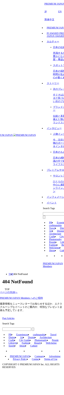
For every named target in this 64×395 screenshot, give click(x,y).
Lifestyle (13, 343)
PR (50, 222)
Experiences (22, 334)
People (52, 242)
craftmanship (55, 225)
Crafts (52, 236)
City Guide (24, 340)
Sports (12, 345)
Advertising (54, 356)
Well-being (54, 247)
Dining (12, 337)
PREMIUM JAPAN (20, 356)
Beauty (37, 343)
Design (60, 231)
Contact (35, 359)
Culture (33, 345)
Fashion (53, 245)
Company (39, 356)
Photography (55, 239)
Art (50, 231)
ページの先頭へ (8, 292)
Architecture (55, 233)
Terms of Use (50, 359)
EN (60, 11)
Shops (52, 250)
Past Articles (8, 318)
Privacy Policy (20, 359)
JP (45, 11)
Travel (52, 228)
